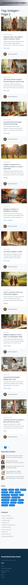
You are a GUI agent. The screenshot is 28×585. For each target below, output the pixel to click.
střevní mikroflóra (15, 497)
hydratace (12, 505)
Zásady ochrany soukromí (5, 571)
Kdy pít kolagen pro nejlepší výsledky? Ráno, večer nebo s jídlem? (14, 472)
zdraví (17, 489)
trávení (21, 494)
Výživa (5, 431)
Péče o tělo (6, 534)
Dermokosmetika (7, 536)
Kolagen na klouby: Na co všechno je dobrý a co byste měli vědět (13, 167)
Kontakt (3, 577)
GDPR (2, 574)
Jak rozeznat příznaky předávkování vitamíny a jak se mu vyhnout (15, 461)
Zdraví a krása (7, 346)
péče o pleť (4, 489)
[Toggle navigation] (26, 2)
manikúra (21, 500)
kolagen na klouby (6, 497)
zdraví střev (13, 502)
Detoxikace (6, 527)
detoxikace (18, 492)
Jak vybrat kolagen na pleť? (12, 252)
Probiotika (6, 520)
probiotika (11, 489)
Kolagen (5, 178)
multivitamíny (14, 494)
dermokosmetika (5, 494)
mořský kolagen (5, 500)
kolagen (11, 492)
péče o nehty (13, 500)
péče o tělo (20, 502)
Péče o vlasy (6, 529)
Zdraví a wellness (8, 220)
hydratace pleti (5, 502)
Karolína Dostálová (12, 54)
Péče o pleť (6, 48)
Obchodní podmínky (6, 568)
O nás (2, 566)
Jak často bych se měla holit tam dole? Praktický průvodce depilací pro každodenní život (15, 477)
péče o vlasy (4, 492)
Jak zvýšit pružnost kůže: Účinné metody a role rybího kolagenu (14, 456)
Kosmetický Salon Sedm (14, 3)
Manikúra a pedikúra (8, 525)
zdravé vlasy (4, 505)
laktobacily (23, 489)
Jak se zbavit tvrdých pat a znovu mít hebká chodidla (15, 467)
